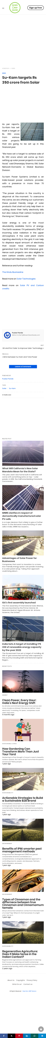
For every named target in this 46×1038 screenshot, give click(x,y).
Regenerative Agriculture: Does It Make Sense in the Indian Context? (20, 954)
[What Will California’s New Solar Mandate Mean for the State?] (23, 453)
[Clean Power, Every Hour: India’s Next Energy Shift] (23, 681)
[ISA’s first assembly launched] (23, 587)
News (13, 68)
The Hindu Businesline (12, 272)
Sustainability (7, 793)
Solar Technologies (26, 278)
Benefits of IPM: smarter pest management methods (22, 850)
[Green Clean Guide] (14, 7)
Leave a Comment (23, 366)
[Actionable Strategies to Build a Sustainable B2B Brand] (23, 779)
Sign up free (35, 7)
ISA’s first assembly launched (19, 602)
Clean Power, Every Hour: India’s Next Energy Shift (19, 701)
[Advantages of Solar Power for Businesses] (23, 543)
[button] (32, 132)
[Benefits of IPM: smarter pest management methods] (23, 830)
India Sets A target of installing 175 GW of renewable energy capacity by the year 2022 (21, 647)
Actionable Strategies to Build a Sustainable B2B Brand (22, 799)
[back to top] (41, 1029)
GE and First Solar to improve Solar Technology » (23, 348)
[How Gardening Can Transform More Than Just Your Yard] (23, 730)
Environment (7, 843)
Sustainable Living (9, 744)
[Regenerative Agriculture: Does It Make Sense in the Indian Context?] (23, 932)
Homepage (5, 68)
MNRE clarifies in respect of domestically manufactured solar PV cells (21, 516)
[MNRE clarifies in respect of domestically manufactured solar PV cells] (23, 497)
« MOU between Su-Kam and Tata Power (19, 357)
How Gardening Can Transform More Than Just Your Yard (20, 751)
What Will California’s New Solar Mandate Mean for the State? (20, 470)
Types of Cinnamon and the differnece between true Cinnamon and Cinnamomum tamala (23, 904)
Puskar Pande (17, 333)
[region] (23, 46)
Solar (4, 388)
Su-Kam (12, 388)
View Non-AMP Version (29, 991)
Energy (5, 695)
